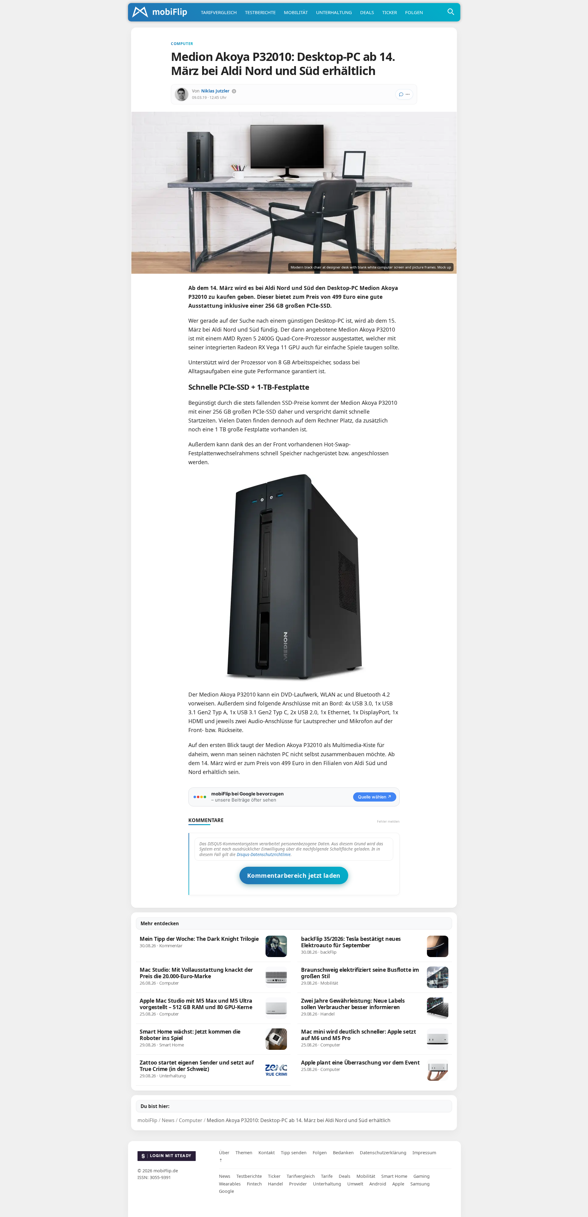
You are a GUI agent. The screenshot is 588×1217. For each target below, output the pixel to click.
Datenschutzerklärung (383, 1152)
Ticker (389, 12)
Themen (244, 1152)
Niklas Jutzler (215, 91)
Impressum (424, 1152)
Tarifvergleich (219, 12)
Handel (275, 1184)
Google (226, 1191)
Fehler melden (388, 821)
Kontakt (266, 1152)
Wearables (230, 1184)
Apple (398, 1184)
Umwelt (355, 1184)
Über (224, 1152)
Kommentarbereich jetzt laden (294, 875)
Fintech (254, 1184)
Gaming (421, 1176)
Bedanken (343, 1152)
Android (377, 1184)
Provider (298, 1184)
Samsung (420, 1184)
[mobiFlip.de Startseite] (162, 13)
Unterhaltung (334, 12)
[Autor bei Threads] (234, 91)
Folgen (414, 12)
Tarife (327, 1176)
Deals (367, 12)
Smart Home (394, 1176)
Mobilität (296, 12)
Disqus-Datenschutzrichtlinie (264, 854)
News (224, 1176)
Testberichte (260, 12)
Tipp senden (294, 1152)
